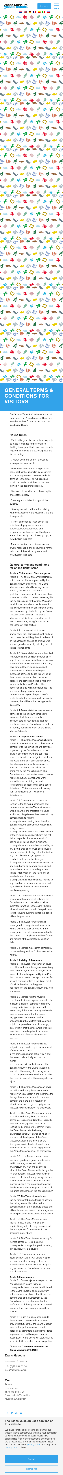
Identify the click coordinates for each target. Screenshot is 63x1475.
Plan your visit (12, 1388)
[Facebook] (7, 1413)
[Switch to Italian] (43, 11)
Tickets (44, 6)
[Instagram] (21, 1413)
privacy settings (12, 1447)
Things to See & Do (14, 1391)
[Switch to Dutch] (21, 11)
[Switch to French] (34, 11)
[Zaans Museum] (16, 6)
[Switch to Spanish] (39, 11)
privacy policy (33, 1444)
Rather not (31, 1468)
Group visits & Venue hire (17, 1395)
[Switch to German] (30, 11)
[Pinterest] (11, 1413)
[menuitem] (55, 6)
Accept (31, 1459)
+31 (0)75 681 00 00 (16, 1366)
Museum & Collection (15, 1398)
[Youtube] (16, 1413)
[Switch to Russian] (48, 11)
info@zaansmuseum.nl (16, 1370)
